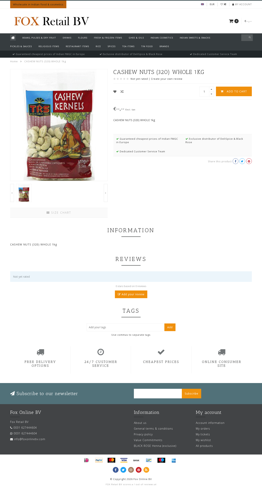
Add (170, 327)
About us (140, 423)
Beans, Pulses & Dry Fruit (39, 37)
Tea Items (128, 46)
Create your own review (166, 78)
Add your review (132, 294)
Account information (210, 423)
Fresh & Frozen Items (108, 37)
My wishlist (203, 440)
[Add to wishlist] (115, 91)
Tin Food (147, 46)
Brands (164, 46)
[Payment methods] (86, 460)
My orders (203, 428)
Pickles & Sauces (21, 46)
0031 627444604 (25, 427)
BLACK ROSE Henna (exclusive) (155, 446)
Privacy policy (143, 434)
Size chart (60, 212)
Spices (111, 46)
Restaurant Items (77, 46)
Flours (82, 37)
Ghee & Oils (136, 37)
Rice (98, 46)
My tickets (203, 434)
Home (14, 61)
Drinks (67, 37)
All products (204, 446)
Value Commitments (148, 440)
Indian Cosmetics (162, 37)
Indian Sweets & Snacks (195, 37)
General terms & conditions (153, 428)
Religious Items (49, 46)
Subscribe (191, 393)
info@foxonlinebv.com (29, 439)
